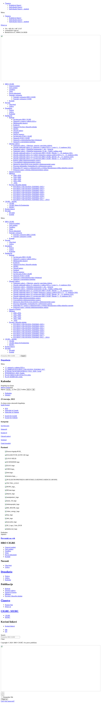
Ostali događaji (6, 443)
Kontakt (11, 101)
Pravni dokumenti (15, 93)
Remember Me (8, 697)
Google (11, 410)
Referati (11, 117)
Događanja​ (5, 360)
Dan (15, 389)
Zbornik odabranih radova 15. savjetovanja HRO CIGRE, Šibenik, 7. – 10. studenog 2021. (43, 153)
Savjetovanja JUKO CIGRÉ (22, 136)
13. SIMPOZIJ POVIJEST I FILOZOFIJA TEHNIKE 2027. (25, 369)
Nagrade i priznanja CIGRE (22, 99)
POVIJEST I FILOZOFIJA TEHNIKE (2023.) (28, 188)
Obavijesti (12, 104)
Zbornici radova (14, 144)
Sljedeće (7, 395)
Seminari (4, 440)
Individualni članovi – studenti (19, 9)
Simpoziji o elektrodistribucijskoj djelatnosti (27, 140)
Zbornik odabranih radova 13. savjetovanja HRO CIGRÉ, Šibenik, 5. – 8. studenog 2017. (42, 158)
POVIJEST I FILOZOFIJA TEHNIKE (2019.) (28, 194)
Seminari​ (16, 132)
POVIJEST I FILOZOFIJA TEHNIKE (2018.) (28, 196)
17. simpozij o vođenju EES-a (15, 367)
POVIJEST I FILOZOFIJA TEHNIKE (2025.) (28, 186)
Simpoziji (4, 429)
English (11, 214)
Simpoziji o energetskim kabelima (24, 142)
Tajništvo (12, 89)
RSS (6, 408)
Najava (11, 110)
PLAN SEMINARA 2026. (14, 377)
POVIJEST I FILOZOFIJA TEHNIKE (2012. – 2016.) (31, 200)
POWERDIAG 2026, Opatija (14, 373)
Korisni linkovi (10, 209)
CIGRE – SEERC (11, 201)
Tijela (11, 91)
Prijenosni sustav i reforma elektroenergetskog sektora (30, 170)
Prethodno (8, 393)
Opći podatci (13, 88)
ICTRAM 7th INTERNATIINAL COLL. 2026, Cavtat (23, 371)
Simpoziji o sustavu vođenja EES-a (24, 121)
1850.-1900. (17, 181)
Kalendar (12, 114)
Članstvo (8, 3)
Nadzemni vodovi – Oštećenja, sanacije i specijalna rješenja (32, 145)
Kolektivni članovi (15, 5)
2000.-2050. (17, 175)
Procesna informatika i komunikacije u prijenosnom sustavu (32, 166)
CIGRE (11, 203)
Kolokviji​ (16, 125)
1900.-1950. (17, 179)
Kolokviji (4, 433)
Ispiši (5, 405)
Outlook (12, 412)
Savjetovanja (5, 426)
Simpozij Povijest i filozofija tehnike (25, 127)
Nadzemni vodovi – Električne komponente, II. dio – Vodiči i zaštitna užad (37, 151)
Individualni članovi (15, 7)
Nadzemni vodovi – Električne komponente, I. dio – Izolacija (33, 149)
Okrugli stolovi (18, 131)
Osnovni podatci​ (14, 86)
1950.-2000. (17, 177)
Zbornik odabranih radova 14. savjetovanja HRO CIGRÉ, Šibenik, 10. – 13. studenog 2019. (43, 157)
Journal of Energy (15, 172)
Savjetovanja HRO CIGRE (22, 119)
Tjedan (7, 387)
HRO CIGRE (9, 84)
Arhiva (11, 106)
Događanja (8, 108)
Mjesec (3, 387)
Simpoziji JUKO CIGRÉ (21, 138)
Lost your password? (7, 701)
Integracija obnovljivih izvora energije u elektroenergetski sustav (34, 164)
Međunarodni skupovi (20, 123)
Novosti (7, 103)
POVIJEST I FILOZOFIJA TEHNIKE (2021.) (28, 190)
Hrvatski (8, 211)
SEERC (16, 129)
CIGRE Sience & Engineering (19, 205)
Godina (23, 389)
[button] (53, 12)
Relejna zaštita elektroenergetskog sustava (27, 160)
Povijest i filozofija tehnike (17, 185)
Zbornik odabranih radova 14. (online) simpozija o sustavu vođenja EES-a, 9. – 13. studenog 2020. (45, 155)
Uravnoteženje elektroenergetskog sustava (27, 162)
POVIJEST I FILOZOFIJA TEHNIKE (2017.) (28, 198)
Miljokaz (12, 173)
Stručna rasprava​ (18, 134)
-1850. (15, 183)
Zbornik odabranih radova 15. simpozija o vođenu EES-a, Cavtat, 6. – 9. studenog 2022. (42, 147)
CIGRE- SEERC (10, 611)
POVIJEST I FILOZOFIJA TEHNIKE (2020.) (28, 192)
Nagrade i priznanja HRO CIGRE (24, 97)
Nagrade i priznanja (15, 95)
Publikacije (8, 116)
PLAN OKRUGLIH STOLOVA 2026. (18, 375)
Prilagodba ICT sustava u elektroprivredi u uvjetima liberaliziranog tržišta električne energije (43, 168)
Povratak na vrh (8, 538)
